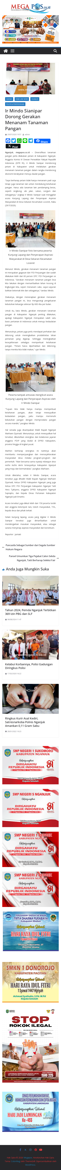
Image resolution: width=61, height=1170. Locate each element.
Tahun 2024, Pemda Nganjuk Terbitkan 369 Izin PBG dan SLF (30, 612)
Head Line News (22, 99)
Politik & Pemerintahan (15, 104)
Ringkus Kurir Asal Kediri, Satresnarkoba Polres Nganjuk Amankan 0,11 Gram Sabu (25, 722)
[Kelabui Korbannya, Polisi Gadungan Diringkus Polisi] (30, 631)
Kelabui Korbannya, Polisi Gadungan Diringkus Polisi (29, 666)
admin (27, 134)
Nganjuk (34, 99)
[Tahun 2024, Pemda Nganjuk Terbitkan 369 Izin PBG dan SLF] (30, 577)
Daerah (9, 99)
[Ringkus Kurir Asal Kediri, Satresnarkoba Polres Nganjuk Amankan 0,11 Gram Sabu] (30, 685)
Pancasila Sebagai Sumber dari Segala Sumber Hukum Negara (30, 547)
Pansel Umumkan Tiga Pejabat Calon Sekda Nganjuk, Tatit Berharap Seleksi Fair (32, 558)
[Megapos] (5, 50)
